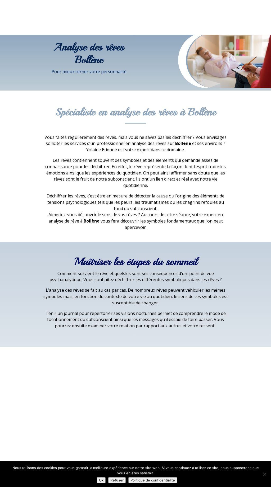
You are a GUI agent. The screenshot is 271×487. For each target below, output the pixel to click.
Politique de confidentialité (152, 480)
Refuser (117, 480)
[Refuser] (264, 474)
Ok (101, 480)
